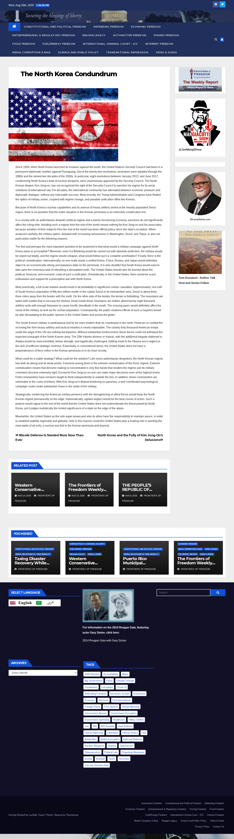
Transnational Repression (127, 52)
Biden (125, 674)
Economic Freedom (146, 26)
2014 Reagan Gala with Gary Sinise (104, 640)
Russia (88, 758)
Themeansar (72, 815)
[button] (215, 39)
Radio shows (211, 549)
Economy (90, 700)
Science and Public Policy (78, 52)
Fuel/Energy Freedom (58, 43)
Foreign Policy (92, 706)
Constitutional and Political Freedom (55, 26)
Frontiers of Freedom (32, 569)
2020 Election (92, 674)
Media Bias (91, 739)
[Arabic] (48, 602)
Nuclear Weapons (94, 745)
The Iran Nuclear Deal (97, 765)
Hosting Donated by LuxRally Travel (27, 815)
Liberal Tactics (130, 732)
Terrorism (124, 758)
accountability (110, 674)
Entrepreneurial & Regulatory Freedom (43, 35)
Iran (87, 726)
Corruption (107, 687)
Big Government (93, 680)
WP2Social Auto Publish (104, 836)
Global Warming (130, 706)
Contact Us (218, 826)
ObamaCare (126, 745)
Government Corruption (123, 713)
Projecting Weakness (133, 752)
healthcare (119, 719)
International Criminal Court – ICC (110, 43)
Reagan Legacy (94, 35)
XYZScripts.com (133, 836)
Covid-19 (122, 687)
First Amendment (121, 700)
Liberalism (112, 732)
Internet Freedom (159, 43)
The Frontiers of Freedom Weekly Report (85, 489)
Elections (103, 700)
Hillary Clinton (136, 719)
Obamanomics (92, 752)
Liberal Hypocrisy (94, 732)
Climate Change (125, 680)
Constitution (91, 687)
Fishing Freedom (166, 35)
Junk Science (125, 726)
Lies (144, 732)
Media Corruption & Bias (31, 52)
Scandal (100, 758)
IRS (95, 726)
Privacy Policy (202, 826)
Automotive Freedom (129, 35)
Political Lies (111, 752)
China (109, 680)
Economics (139, 693)
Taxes (112, 758)
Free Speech (111, 706)
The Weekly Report (187, 554)
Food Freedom (23, 43)
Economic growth (120, 693)
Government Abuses (96, 713)
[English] (22, 602)
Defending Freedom (109, 26)
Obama (112, 745)
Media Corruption (110, 739)
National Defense (132, 739)
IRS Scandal (107, 726)
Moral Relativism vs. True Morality (33, 554)
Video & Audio (166, 52)
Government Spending (97, 719)
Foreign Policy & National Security (87, 544)
